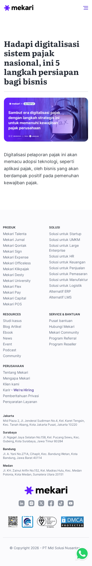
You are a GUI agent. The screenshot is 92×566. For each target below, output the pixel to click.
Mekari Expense (15, 257)
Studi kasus (12, 321)
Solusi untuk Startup (65, 234)
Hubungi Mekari (61, 326)
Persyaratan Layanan (20, 402)
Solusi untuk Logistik (65, 285)
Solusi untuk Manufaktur (68, 280)
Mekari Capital (14, 298)
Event (7, 344)
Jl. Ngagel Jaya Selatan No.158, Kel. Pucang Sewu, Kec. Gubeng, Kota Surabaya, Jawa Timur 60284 (41, 439)
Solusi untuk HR (61, 256)
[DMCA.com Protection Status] (72, 522)
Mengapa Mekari (16, 378)
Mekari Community (64, 332)
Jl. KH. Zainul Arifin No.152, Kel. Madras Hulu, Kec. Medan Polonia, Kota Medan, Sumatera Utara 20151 (42, 472)
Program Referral (62, 338)
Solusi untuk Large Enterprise (64, 247)
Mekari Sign (12, 251)
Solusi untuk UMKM (64, 239)
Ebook (8, 332)
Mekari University (17, 280)
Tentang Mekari (15, 372)
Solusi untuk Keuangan (67, 262)
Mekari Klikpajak (16, 269)
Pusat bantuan (60, 321)
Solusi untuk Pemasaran (68, 274)
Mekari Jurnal (14, 239)
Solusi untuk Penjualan (67, 268)
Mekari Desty (13, 275)
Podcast (9, 350)
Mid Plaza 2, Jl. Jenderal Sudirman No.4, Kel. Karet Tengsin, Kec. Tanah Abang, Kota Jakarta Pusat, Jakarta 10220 (44, 422)
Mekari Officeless (17, 263)
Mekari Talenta (14, 234)
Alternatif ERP (60, 291)
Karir (18, 390)
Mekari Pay (12, 292)
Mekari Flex (12, 286)
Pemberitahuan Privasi (21, 396)
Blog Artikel (12, 326)
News (7, 338)
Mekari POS (12, 304)
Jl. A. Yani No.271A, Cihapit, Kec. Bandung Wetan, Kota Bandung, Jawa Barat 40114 (40, 456)
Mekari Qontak (14, 245)
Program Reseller (62, 344)
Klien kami (11, 384)
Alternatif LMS (60, 297)
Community (12, 356)
